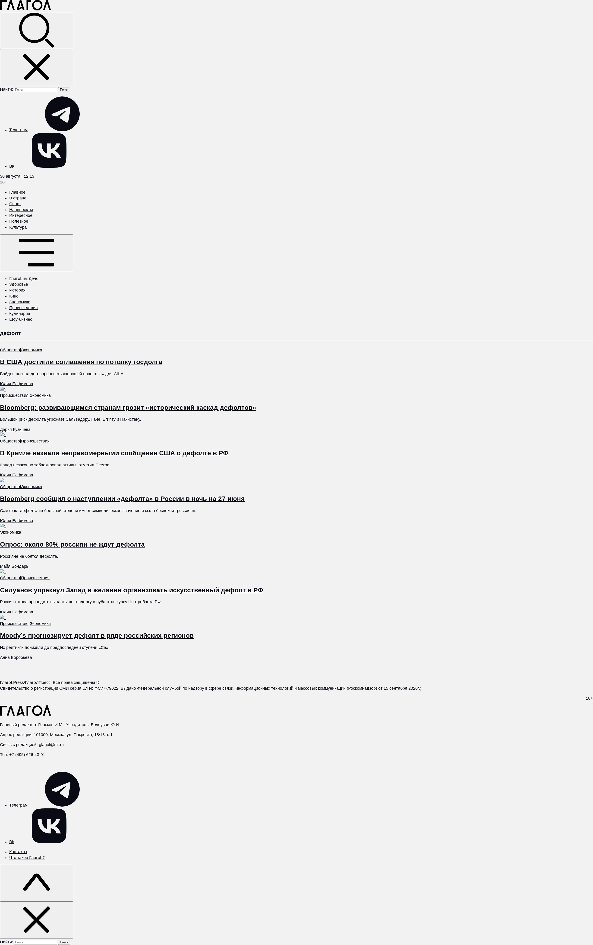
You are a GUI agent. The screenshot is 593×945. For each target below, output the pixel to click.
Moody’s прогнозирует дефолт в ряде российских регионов (97, 635)
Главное (17, 192)
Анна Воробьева (16, 657)
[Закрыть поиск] (36, 67)
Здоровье (18, 284)
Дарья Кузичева (15, 429)
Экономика (19, 302)
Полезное (18, 221)
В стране (17, 198)
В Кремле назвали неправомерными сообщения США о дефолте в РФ (114, 453)
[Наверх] (36, 883)
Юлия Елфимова (16, 383)
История (17, 290)
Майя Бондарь (14, 566)
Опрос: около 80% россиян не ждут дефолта (72, 544)
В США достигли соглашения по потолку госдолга (81, 361)
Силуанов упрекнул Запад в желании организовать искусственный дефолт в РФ (131, 590)
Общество (10, 350)
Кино (14, 296)
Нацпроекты (21, 209)
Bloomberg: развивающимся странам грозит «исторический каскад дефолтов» (128, 407)
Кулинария (19, 313)
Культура (18, 227)
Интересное (20, 215)
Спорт (15, 204)
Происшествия (23, 307)
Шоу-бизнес (20, 319)
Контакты (18, 851)
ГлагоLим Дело (23, 278)
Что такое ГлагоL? (27, 857)
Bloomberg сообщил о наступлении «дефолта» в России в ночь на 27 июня (122, 498)
